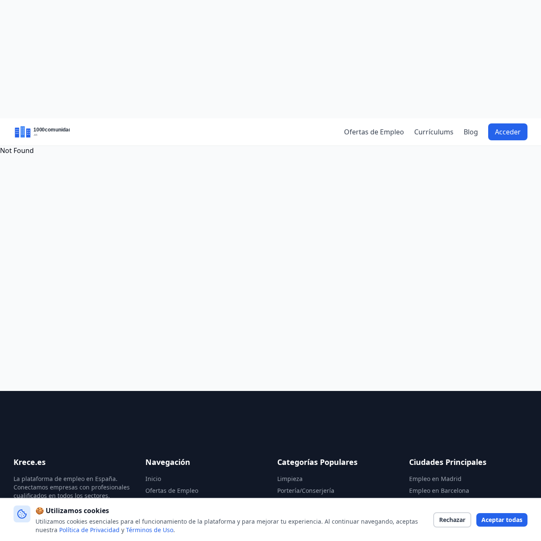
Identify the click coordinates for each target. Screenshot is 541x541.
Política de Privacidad (89, 530)
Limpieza (290, 479)
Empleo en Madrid (435, 479)
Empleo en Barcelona (439, 490)
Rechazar (452, 520)
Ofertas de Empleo (374, 132)
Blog (471, 132)
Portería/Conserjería (305, 490)
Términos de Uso (149, 530)
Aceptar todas (501, 520)
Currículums (434, 132)
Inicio (153, 479)
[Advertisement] (270, 59)
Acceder (508, 132)
